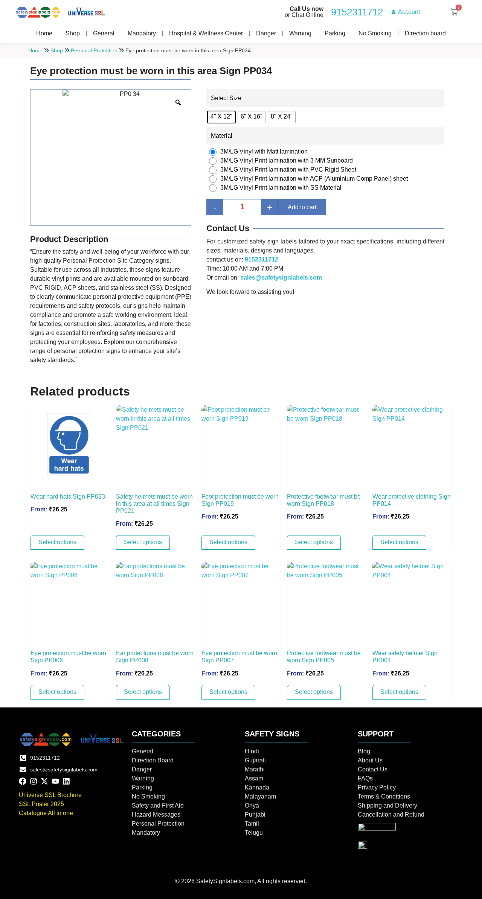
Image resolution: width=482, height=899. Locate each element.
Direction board (425, 33)
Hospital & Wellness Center (206, 33)
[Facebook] (22, 781)
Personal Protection (94, 50)
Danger (266, 33)
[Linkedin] (66, 781)
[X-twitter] (44, 781)
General (103, 33)
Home (44, 33)
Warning (300, 33)
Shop (73, 33)
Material (221, 136)
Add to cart (302, 207)
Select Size (226, 98)
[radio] (221, 117)
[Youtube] (55, 781)
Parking (335, 33)
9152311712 (261, 259)
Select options (57, 542)
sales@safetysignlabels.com (281, 277)
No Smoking (375, 33)
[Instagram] (33, 781)
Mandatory (142, 33)
